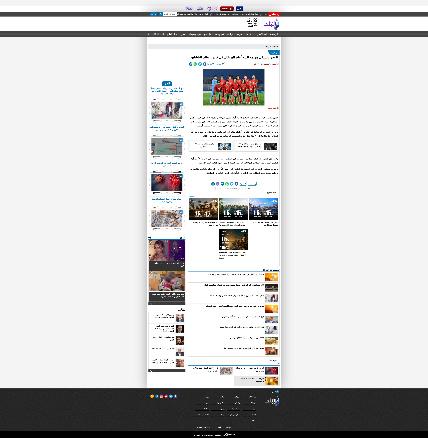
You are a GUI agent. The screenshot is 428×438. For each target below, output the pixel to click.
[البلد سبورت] (227, 8)
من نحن (228, 427)
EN (154, 14)
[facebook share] (204, 64)
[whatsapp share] (195, 64)
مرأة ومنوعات (194, 34)
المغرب (248, 188)
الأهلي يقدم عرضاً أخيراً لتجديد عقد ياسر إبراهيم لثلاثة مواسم (246, 14)
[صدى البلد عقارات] (200, 8)
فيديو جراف (220, 409)
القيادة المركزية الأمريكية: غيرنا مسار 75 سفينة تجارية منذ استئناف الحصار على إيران (186, 14)
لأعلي (274, 392)
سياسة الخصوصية (203, 427)
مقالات (254, 420)
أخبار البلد (249, 34)
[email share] (190, 64)
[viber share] (217, 184)
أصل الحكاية (158, 34)
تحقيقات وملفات (203, 414)
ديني (183, 34)
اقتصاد (254, 414)
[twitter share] (200, 64)
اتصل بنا (218, 427)
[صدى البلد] (271, 24)
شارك (210, 64)
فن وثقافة (219, 34)
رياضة (230, 34)
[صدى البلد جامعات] (212, 8)
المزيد (152, 303)
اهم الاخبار (262, 34)
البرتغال (219, 188)
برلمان (222, 414)
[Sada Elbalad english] (189, 8)
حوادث (239, 34)
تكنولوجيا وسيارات (234, 414)
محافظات (205, 409)
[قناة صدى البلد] (240, 8)
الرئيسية (274, 34)
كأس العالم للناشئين (233, 188)
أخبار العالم (172, 34)
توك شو (207, 34)
